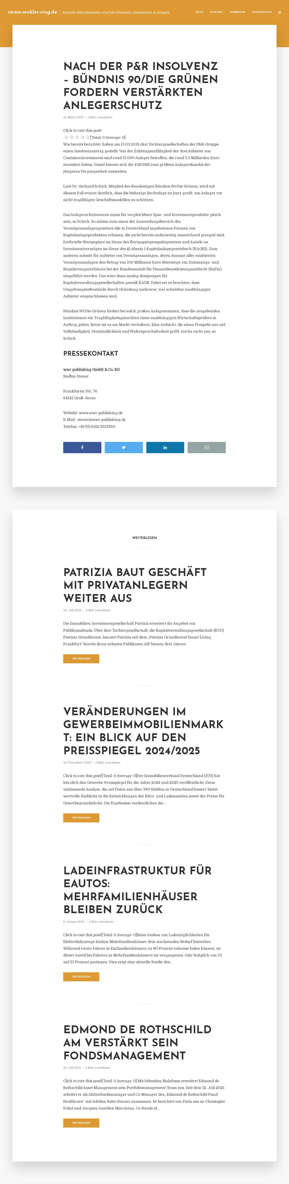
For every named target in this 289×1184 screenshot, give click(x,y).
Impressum (237, 12)
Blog (199, 12)
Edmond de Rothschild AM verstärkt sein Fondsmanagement (137, 1043)
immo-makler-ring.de (32, 12)
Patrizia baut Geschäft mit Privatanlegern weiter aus (135, 586)
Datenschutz (262, 12)
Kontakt (216, 12)
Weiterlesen (81, 659)
